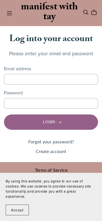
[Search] (85, 12)
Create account (51, 151)
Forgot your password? (51, 141)
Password (13, 93)
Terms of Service (51, 170)
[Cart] (96, 12)
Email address (17, 69)
